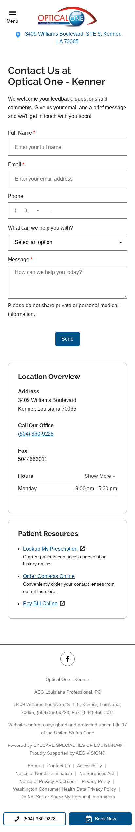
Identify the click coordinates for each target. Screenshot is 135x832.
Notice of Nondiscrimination (43, 773)
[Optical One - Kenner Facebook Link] (67, 659)
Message (20, 259)
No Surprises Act (96, 773)
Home (34, 765)
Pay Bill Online (40, 603)
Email (16, 164)
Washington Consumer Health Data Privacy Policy (64, 789)
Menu (12, 21)
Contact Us (58, 765)
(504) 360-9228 (36, 434)
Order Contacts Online (49, 576)
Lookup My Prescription (50, 548)
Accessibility (89, 765)
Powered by (65, 745)
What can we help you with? (40, 228)
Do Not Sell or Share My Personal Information (67, 796)
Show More (98, 476)
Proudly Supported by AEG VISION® (67, 753)
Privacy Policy (96, 781)
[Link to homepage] (67, 17)
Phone (15, 196)
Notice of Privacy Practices (46, 781)
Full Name (21, 132)
